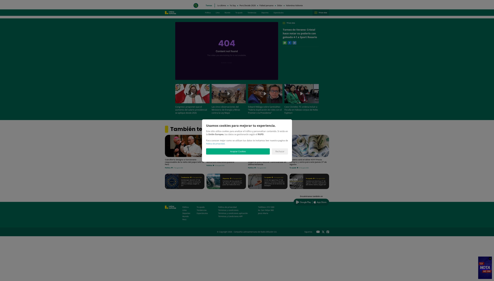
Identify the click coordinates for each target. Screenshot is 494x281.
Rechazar (279, 151)
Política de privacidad (215, 143)
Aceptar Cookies (238, 151)
